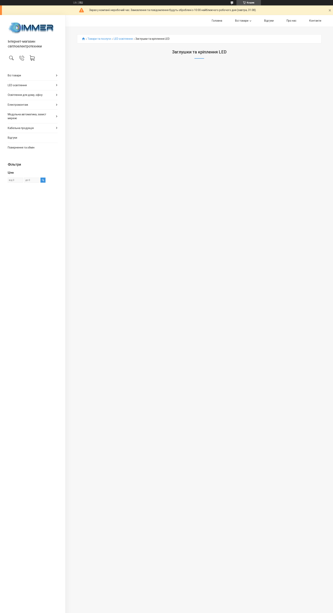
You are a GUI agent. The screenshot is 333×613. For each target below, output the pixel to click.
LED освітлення (17, 85)
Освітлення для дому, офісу (25, 94)
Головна (217, 20)
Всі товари (14, 75)
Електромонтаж (18, 104)
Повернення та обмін (21, 147)
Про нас (291, 20)
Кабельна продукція (21, 128)
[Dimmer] (33, 27)
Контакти (315, 20)
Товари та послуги (99, 38)
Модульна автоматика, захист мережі (27, 116)
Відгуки (12, 137)
